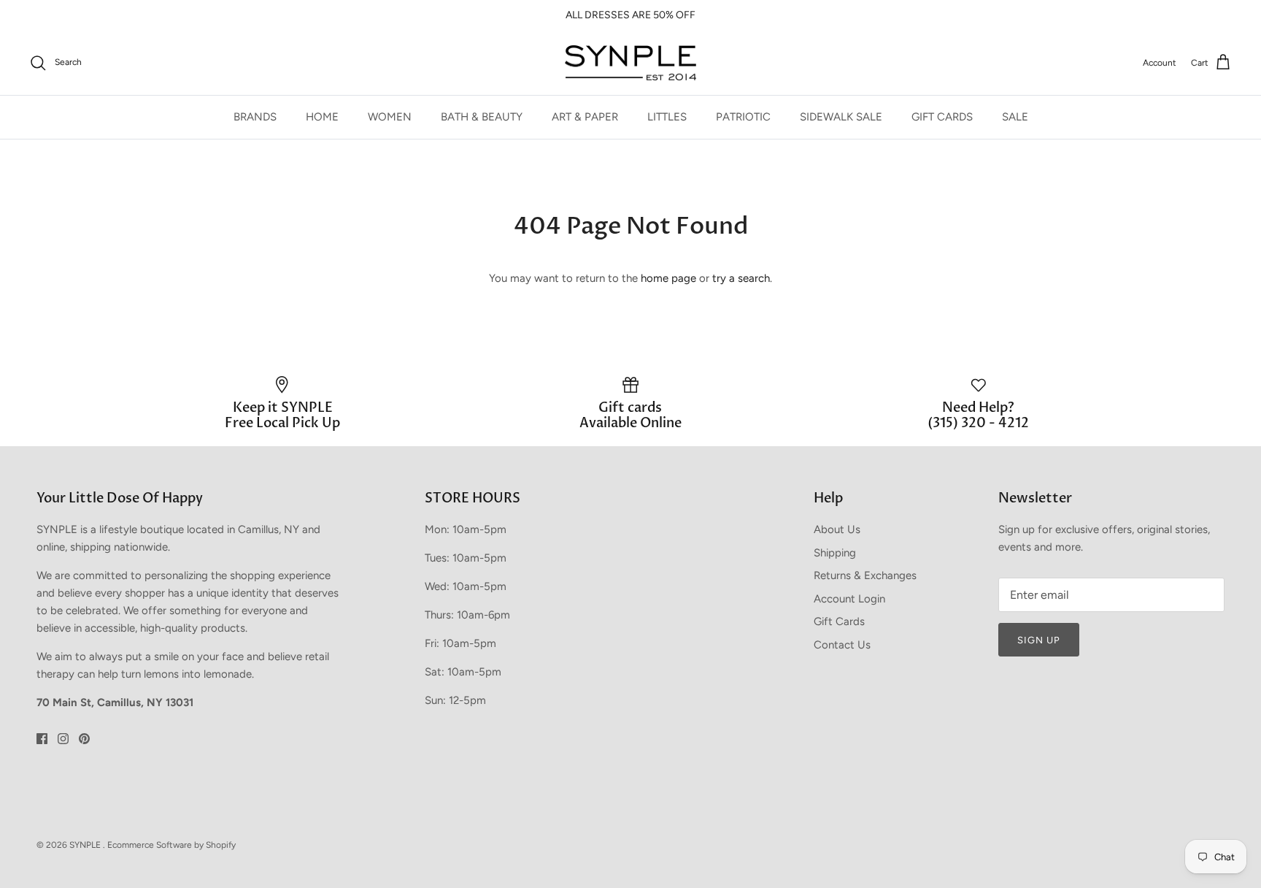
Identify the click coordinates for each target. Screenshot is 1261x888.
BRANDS (255, 116)
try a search (741, 278)
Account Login (849, 598)
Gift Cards (839, 621)
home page (668, 278)
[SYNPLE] (630, 63)
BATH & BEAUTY (481, 116)
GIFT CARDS (942, 116)
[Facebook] (41, 738)
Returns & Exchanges (865, 575)
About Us (837, 529)
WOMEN (390, 116)
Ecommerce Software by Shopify (171, 845)
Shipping (835, 552)
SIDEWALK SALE (841, 116)
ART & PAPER (585, 116)
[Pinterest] (84, 738)
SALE (1015, 116)
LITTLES (667, 116)
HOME (322, 116)
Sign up (1038, 640)
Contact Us (842, 644)
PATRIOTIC (743, 116)
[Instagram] (63, 738)
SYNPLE (86, 845)
